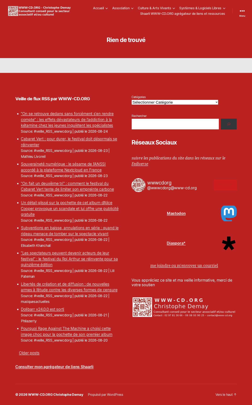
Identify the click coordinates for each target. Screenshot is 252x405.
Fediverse (140, 164)
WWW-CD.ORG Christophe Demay (55, 394)
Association (121, 8)
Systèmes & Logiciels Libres (200, 8)
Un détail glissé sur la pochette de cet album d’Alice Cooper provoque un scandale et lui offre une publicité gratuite (69, 208)
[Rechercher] (229, 124)
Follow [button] (225, 185)
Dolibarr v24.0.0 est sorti (42, 309)
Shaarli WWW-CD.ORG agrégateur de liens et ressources (182, 14)
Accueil (98, 8)
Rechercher (139, 116)
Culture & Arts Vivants (154, 8)
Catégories (139, 97)
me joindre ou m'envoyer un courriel (184, 265)
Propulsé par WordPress (105, 394)
